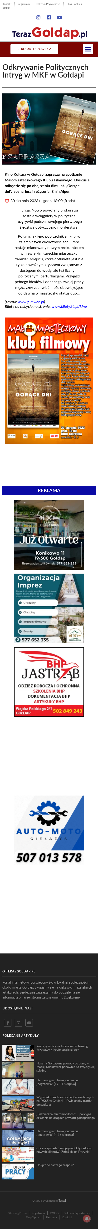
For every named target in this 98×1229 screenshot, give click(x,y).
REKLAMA (49, 490)
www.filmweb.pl (31, 302)
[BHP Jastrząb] (49, 715)
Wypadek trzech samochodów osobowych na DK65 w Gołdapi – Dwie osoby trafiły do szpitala (64, 1101)
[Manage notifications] (87, 1218)
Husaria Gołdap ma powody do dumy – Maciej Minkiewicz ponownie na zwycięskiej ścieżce (65, 1067)
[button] (88, 49)
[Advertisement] (49, 756)
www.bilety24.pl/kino (69, 306)
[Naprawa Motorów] (49, 863)
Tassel (62, 1200)
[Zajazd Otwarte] (49, 568)
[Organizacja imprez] (49, 642)
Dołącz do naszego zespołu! (55, 1165)
